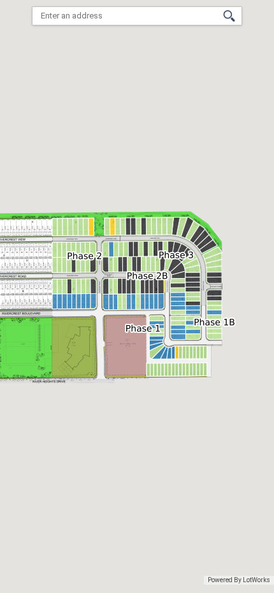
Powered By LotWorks (239, 579)
